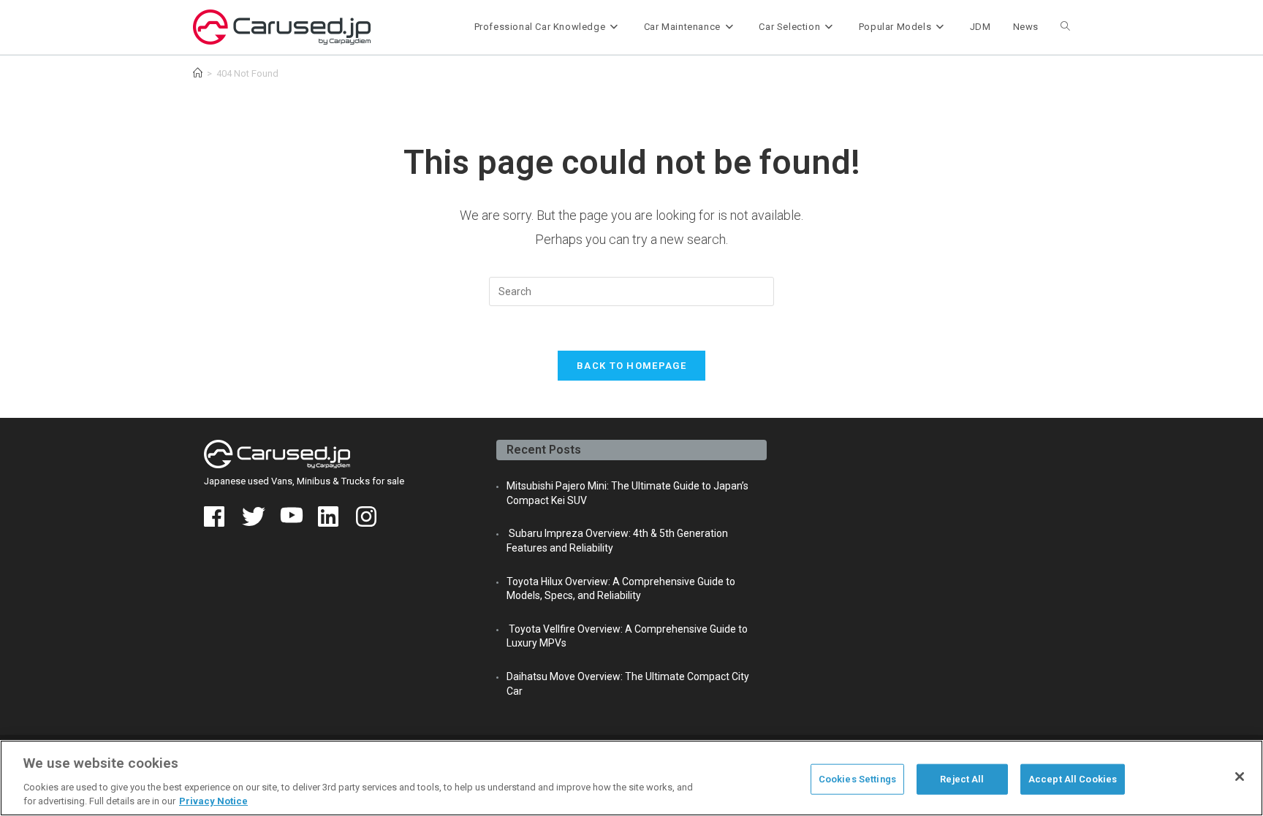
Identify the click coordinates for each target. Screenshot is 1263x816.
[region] (631, 778)
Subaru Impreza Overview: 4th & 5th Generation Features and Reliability (617, 540)
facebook (215, 516)
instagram (367, 516)
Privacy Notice (213, 801)
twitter (253, 516)
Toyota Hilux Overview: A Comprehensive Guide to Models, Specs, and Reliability (621, 589)
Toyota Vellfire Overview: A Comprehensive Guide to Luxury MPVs (627, 636)
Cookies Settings (857, 779)
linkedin (329, 516)
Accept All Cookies (1072, 779)
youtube (291, 516)
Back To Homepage (631, 365)
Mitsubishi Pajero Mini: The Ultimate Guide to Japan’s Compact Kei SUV (627, 493)
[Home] (197, 73)
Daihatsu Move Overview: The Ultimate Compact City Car (628, 684)
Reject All (962, 779)
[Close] (1240, 776)
